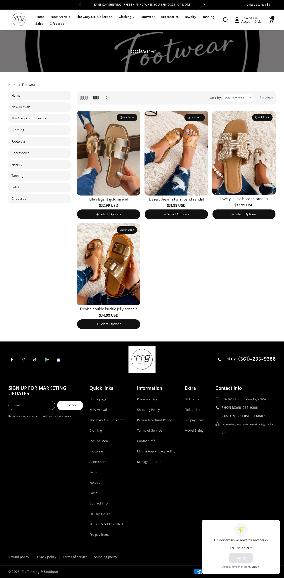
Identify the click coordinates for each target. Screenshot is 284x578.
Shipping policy (105, 557)
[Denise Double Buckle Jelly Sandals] (108, 264)
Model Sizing (194, 430)
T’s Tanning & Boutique (40, 572)
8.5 (168, 226)
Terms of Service (149, 430)
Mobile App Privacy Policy (156, 451)
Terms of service (75, 557)
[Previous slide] (80, 5)
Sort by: (216, 98)
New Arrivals (99, 410)
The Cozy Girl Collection (107, 420)
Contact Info (98, 503)
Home (12, 85)
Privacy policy (46, 557)
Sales (93, 493)
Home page (97, 399)
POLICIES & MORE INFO (107, 524)
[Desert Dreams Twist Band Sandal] (176, 153)
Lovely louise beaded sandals (244, 199)
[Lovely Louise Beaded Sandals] (244, 153)
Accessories (98, 462)
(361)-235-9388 (246, 408)
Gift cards (192, 399)
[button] (126, 17)
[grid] (83, 97)
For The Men (98, 441)
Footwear (96, 451)
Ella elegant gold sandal (108, 199)
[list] (108, 97)
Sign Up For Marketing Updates (37, 391)
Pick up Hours (99, 514)
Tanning (95, 472)
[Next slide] (204, 5)
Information (149, 388)
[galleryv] (96, 97)
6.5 (105, 219)
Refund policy (18, 557)
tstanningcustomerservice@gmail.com (248, 428)
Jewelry (94, 483)
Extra (190, 388)
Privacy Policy (62, 416)
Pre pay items (99, 535)
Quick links (101, 388)
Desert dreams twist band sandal (176, 199)
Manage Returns (149, 462)
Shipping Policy (148, 410)
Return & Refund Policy (154, 420)
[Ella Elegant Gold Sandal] (108, 153)
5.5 (87, 219)
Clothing (95, 430)
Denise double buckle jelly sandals (108, 309)
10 (185, 226)
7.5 (123, 219)
